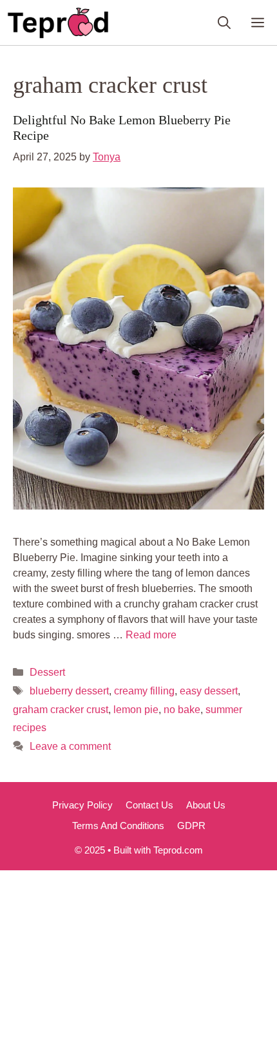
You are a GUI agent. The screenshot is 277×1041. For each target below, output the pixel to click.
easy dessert (209, 690)
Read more (151, 634)
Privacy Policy (82, 804)
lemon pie (135, 709)
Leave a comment (70, 746)
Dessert (47, 672)
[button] (224, 22)
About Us (205, 804)
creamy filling (144, 690)
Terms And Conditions (118, 825)
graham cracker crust (60, 709)
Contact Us (149, 804)
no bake (182, 709)
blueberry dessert (69, 690)
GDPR (191, 825)
